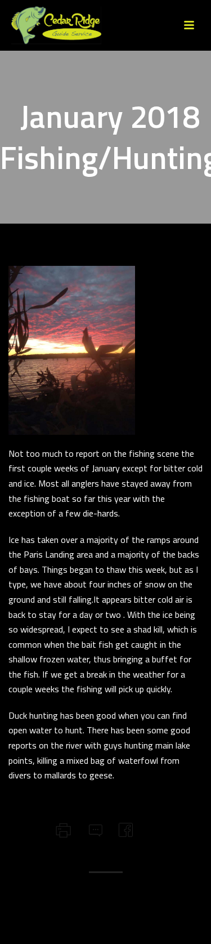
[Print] (62, 828)
